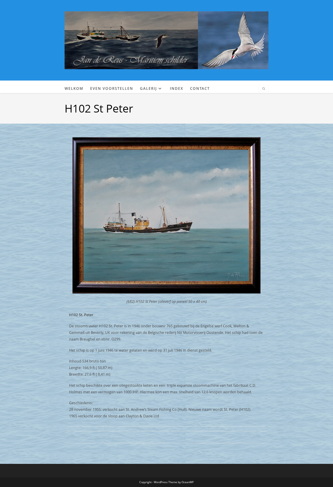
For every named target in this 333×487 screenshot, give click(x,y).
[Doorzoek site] (264, 88)
